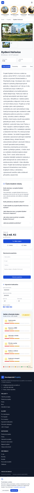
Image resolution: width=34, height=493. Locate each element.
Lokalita (24, 66)
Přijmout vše (14, 490)
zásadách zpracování (19, 487)
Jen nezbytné (5, 490)
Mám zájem (18, 241)
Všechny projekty (6, 396)
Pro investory (4, 419)
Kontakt (3, 459)
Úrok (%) (5, 298)
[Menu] (31, 2)
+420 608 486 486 (8, 387)
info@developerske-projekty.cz (11, 385)
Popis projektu (6, 66)
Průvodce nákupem (6, 424)
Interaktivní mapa (5, 407)
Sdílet (25, 245)
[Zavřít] (20, 490)
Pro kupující (4, 416)
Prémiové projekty (6, 399)
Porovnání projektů (6, 461)
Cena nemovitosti (7, 287)
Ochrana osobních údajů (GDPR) (20, 474)
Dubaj (2, 436)
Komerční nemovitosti (6, 441)
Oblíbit (11, 245)
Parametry (15, 66)
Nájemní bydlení (5, 444)
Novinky (3, 456)
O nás (2, 454)
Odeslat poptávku (17, 277)
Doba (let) (19, 298)
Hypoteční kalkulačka (6, 422)
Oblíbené (3, 464)
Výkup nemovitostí (6, 447)
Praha (2, 402)
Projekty (9, 19)
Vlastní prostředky (7, 293)
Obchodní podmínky (6, 474)
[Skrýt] (32, 7)
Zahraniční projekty (6, 439)
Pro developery (5, 414)
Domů (2, 19)
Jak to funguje (5, 427)
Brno (2, 404)
